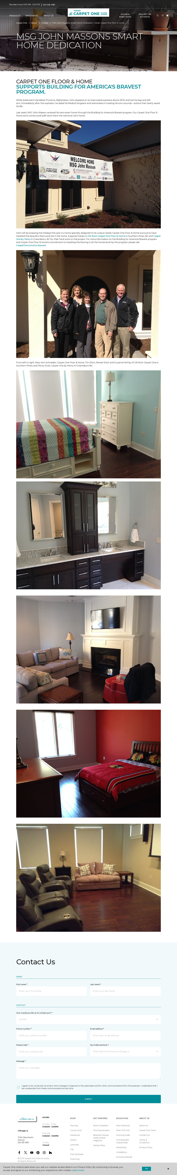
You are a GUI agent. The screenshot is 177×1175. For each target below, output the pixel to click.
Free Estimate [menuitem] (76, 1154)
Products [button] (14, 15)
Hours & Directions (125, 15)
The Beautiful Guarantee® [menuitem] (122, 1141)
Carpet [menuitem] (73, 1140)
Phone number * (23, 1029)
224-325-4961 (49, 4)
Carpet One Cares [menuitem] (147, 1130)
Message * (21, 1061)
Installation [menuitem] (121, 1152)
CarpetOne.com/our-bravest (31, 245)
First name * (21, 984)
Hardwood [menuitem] (75, 1135)
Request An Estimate (145, 15)
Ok (146, 1168)
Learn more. (78, 1170)
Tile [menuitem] (72, 1149)
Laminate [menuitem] (74, 1145)
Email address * (97, 1029)
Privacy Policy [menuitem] (145, 1147)
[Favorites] (162, 16)
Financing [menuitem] (74, 1159)
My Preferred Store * (99, 1045)
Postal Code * (22, 1045)
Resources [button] (32, 15)
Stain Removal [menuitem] (123, 1125)
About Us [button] (48, 15)
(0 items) (167, 15)
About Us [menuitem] (143, 1125)
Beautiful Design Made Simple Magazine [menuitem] (101, 1138)
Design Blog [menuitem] (99, 1145)
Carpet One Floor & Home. (37, 1158)
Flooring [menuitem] (74, 1125)
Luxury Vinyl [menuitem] (76, 1130)
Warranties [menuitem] (121, 1147)
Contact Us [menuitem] (144, 1135)
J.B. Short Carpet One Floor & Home (106, 236)
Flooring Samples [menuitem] (101, 1130)
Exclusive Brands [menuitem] (124, 1157)
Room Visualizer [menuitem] (100, 1125)
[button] (157, 16)
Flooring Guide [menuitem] (123, 1135)
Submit (88, 1099)
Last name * (95, 984)
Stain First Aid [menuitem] (122, 1130)
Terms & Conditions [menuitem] (144, 1141)
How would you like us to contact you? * (34, 1013)
